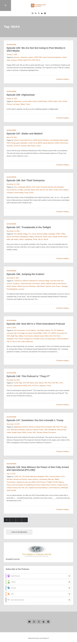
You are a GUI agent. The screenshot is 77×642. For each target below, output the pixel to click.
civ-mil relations (31, 330)
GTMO (50, 101)
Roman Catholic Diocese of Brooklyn (24, 286)
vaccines (21, 289)
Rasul (48, 485)
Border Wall (29, 476)
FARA (9, 143)
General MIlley (37, 333)
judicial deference (48, 143)
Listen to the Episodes (19, 532)
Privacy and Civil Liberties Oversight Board (21, 485)
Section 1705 (57, 190)
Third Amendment (62, 339)
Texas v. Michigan (62, 286)
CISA (33, 187)
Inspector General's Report (35, 429)
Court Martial (54, 140)
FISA (49, 383)
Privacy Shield (40, 485)
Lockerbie (27, 190)
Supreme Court (50, 286)
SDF (33, 60)
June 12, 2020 (11, 327)
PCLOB (54, 482)
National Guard (39, 336)
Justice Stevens (32, 479)
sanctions (10, 146)
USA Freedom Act (54, 487)
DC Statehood (58, 330)
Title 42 (38, 60)
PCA (16, 339)
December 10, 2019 (13, 424)
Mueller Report (16, 432)
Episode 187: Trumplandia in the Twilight (29, 227)
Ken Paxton (15, 236)
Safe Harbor (14, 239)
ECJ (63, 476)
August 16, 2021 (12, 98)
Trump (28, 104)
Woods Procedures (49, 432)
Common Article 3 (55, 476)
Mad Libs (51, 479)
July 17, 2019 (11, 474)
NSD (29, 385)
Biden (45, 101)
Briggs (25, 234)
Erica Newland (58, 187)
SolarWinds (28, 239)
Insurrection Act (12, 190)
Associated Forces (26, 140)
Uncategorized (11, 44)
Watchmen (29, 341)
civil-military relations (43, 330)
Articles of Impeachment (37, 427)
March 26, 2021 (12, 137)
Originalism (10, 339)
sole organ (16, 104)
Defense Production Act (30, 281)
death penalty (63, 140)
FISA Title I (55, 383)
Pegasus (61, 482)
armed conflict (27, 101)
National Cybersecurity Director (56, 283)
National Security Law (24, 482)
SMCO (21, 239)
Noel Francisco (41, 482)
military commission (35, 236)
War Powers (32, 146)
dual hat (50, 187)
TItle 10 (40, 239)
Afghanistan (18, 101)
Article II (35, 101)
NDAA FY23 (27, 60)
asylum (30, 57)
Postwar (9, 104)
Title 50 (46, 239)
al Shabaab (21, 187)
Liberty (43, 283)
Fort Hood (28, 333)
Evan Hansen (39, 383)
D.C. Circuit (32, 234)
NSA (37, 190)
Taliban (22, 104)
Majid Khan (14, 336)
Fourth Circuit (32, 143)
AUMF (40, 101)
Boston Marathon (43, 140)
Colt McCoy (18, 281)
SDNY (51, 190)
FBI (46, 383)
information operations (18, 429)
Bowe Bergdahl (39, 476)
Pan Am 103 (44, 190)
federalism (58, 57)
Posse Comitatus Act (26, 339)
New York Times (55, 336)
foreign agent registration (19, 143)
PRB (8, 239)
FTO (61, 427)
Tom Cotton (21, 341)
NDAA (20, 60)
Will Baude (64, 487)
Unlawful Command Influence (38, 487)
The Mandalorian (12, 289)
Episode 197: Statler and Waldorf (25, 133)
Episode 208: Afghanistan (21, 95)
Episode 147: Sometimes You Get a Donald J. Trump (35, 420)
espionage (51, 234)
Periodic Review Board (59, 236)
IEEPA (40, 143)
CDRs (46, 476)
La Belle (20, 190)
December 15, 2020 (13, 231)
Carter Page (18, 383)
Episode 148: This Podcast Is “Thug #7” (28, 376)
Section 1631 (31, 432)
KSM (8, 336)
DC (52, 330)
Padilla (49, 482)
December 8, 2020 (13, 278)
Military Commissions (26, 336)
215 (20, 476)
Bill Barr (28, 187)
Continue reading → (63, 79)
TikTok (35, 239)
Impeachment (17, 385)
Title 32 (14, 341)
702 (23, 476)
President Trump (38, 339)
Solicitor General (12, 487)
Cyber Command (48, 57)
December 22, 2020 (13, 184)
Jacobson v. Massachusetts (22, 283)
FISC (61, 383)
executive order (55, 281)
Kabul (55, 101)
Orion (50, 236)
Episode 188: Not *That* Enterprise (26, 180)
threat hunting (19, 192)
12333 (16, 476)
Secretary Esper (50, 339)
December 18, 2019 (13, 380)
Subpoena (42, 385)
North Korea (64, 143)
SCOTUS (17, 146)
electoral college (42, 234)
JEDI (46, 429)
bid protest (48, 427)
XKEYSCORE (11, 490)
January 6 (14, 60)
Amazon (25, 427)
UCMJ (31, 192)
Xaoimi (38, 146)
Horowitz (9, 385)
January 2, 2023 (12, 54)
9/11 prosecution (19, 330)
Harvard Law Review (20, 479)
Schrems (53, 485)
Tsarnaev (24, 146)
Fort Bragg (20, 333)
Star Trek (21, 487)
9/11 (15, 187)
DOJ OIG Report (28, 383)
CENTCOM (38, 57)
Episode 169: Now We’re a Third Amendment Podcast (36, 323)
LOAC (60, 101)
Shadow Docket (62, 485)
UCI (26, 487)
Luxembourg (43, 479)
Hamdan (9, 479)
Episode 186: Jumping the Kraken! (25, 274)
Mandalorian (24, 236)
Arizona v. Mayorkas (21, 57)
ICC (49, 333)
